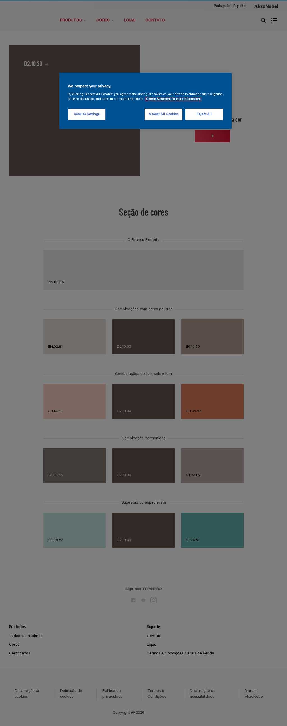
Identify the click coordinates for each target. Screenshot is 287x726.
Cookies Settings (87, 114)
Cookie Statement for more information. (173, 99)
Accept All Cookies (163, 114)
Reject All (204, 114)
